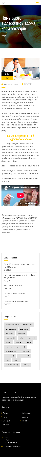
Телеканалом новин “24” (11, 218)
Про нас (24, 421)
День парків (21, 333)
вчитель (32, 338)
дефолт (8, 342)
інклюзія (26, 365)
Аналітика (25, 417)
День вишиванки (11, 329)
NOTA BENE (28, 84)
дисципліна (19, 342)
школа (16, 360)
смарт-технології (24, 356)
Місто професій (10, 338)
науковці (9, 347)
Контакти (6, 425)
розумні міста (10, 356)
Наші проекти (26, 413)
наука (29, 342)
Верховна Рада (27, 324)
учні (7, 360)
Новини (5, 417)
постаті (26, 351)
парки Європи (20, 347)
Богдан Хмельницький (12, 324)
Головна (5, 413)
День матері (24, 329)
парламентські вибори (12, 351)
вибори (22, 338)
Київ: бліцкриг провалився (13, 285)
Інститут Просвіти (13, 84)
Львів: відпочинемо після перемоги (15, 293)
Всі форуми (7, 421)
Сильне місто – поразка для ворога (16, 301)
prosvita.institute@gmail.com (12, 446)
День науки (9, 333)
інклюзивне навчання (12, 365)
